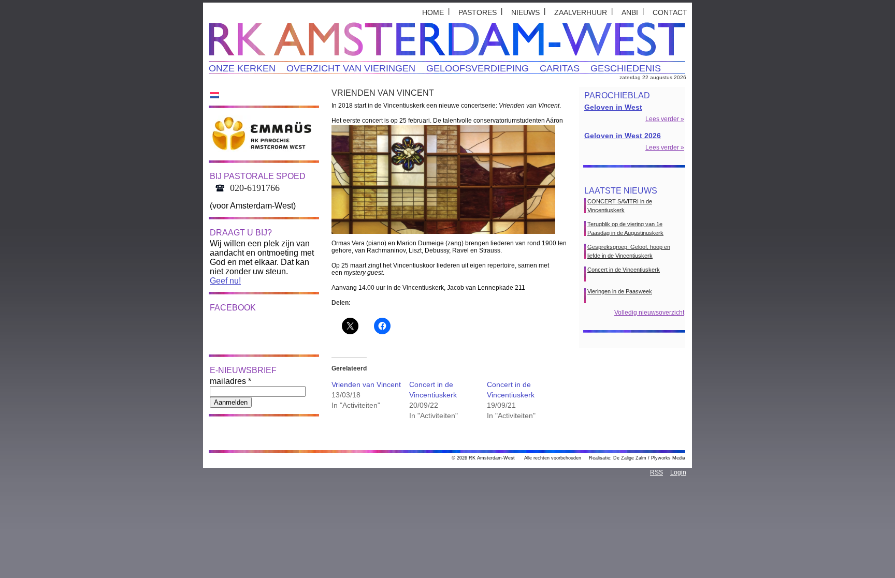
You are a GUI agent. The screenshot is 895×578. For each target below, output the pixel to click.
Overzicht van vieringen (350, 68)
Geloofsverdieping (477, 68)
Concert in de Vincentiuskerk (623, 269)
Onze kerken (242, 68)
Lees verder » (664, 119)
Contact (670, 12)
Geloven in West (613, 107)
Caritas (560, 68)
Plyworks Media (668, 458)
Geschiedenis (625, 68)
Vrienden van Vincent (366, 384)
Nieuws (525, 12)
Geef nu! (225, 280)
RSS (656, 472)
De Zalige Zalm (629, 458)
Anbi (630, 12)
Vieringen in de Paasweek (619, 291)
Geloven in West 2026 (622, 135)
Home (433, 12)
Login (678, 472)
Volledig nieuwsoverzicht (649, 312)
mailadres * (230, 381)
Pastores (477, 12)
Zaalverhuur (580, 12)
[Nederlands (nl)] (214, 95)
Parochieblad (617, 95)
